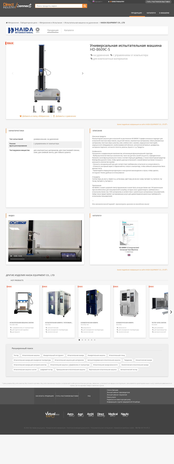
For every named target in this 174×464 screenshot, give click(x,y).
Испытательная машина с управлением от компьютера (69, 365)
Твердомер (128, 360)
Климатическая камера (144, 360)
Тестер (16, 355)
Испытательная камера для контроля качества (30, 365)
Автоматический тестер (128, 370)
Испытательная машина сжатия (25, 370)
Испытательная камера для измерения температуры (32, 360)
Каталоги (151, 13)
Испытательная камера (75, 355)
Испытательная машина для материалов (69, 360)
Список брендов (112, 390)
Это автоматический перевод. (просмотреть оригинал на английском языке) (120, 204)
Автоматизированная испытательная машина (103, 360)
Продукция (136, 13)
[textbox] (59, 6)
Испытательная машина (31, 355)
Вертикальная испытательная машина (103, 370)
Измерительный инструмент (53, 355)
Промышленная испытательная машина (70, 370)
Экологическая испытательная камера (135, 365)
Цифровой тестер (46, 370)
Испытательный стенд (117, 355)
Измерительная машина (96, 355)
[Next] (82, 73)
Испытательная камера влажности (105, 365)
